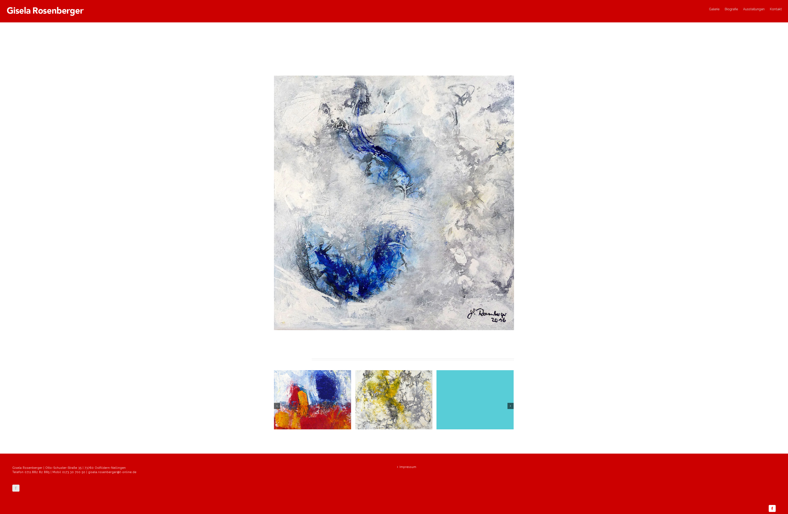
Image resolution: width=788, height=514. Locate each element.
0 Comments (310, 439)
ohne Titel (283, 435)
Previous (494, 60)
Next (508, 60)
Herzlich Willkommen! (456, 435)
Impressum (408, 467)
